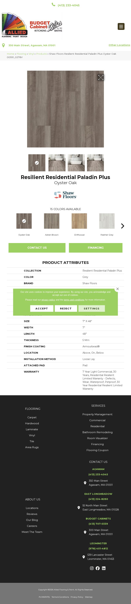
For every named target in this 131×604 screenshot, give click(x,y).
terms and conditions (74, 299)
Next (106, 161)
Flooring (21, 53)
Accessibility (44, 597)
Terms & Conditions (60, 597)
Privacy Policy (77, 597)
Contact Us (37, 247)
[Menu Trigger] (121, 26)
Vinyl (31, 53)
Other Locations (119, 45)
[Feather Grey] (107, 221)
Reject (66, 308)
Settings (92, 308)
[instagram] (91, 568)
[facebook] (97, 568)
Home (10, 53)
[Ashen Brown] (52, 221)
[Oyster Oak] (24, 221)
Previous (24, 161)
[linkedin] (103, 568)
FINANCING (96, 247)
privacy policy (48, 299)
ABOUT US (32, 499)
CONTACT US (98, 462)
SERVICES (98, 405)
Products (41, 53)
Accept (41, 308)
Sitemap (88, 597)
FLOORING (32, 408)
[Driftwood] (79, 221)
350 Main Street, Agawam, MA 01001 (32, 45)
